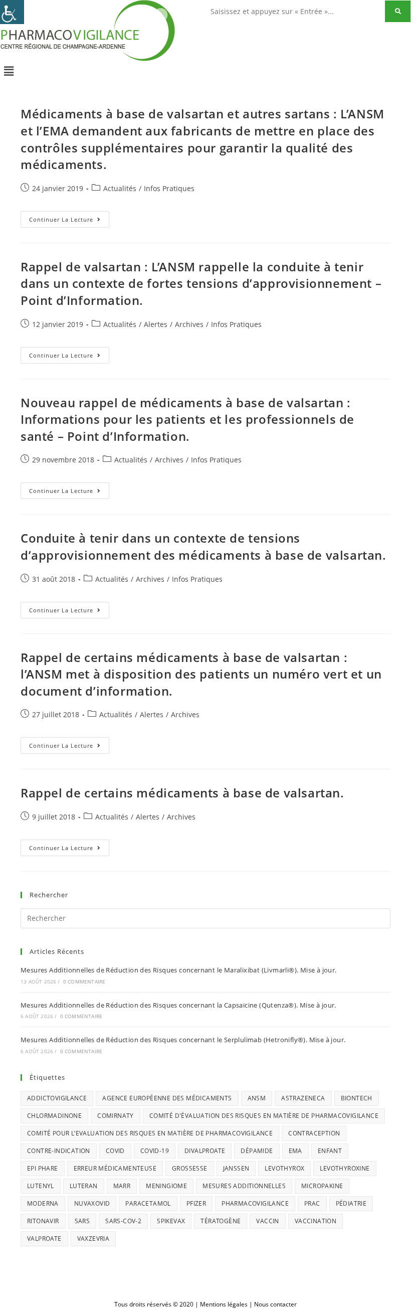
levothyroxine (344, 1168)
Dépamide (257, 1150)
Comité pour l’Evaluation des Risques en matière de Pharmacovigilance (150, 1133)
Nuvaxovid (92, 1203)
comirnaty (115, 1115)
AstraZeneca (303, 1098)
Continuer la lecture (69, 217)
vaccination (315, 1221)
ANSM (257, 1098)
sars (82, 1221)
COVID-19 (154, 1150)
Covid (115, 1150)
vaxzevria (93, 1238)
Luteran (84, 1186)
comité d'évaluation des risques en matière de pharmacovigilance (263, 1115)
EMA (295, 1150)
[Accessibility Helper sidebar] (12, 12)
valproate (44, 1238)
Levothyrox (284, 1168)
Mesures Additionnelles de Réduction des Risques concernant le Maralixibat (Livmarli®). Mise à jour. (179, 969)
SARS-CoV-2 (123, 1221)
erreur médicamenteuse (115, 1168)
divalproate (204, 1150)
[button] (205, 70)
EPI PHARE (42, 1168)
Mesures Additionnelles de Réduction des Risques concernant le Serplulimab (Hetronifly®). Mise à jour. (183, 1039)
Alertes (155, 324)
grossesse (190, 1168)
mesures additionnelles (244, 1186)
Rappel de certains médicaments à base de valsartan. (182, 792)
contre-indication (58, 1150)
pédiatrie (351, 1203)
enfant (330, 1150)
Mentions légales (224, 1304)
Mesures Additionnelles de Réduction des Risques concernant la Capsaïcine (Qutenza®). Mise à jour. (178, 1005)
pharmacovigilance (255, 1203)
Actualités (119, 188)
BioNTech (356, 1098)
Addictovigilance (57, 1098)
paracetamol (147, 1203)
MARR (122, 1186)
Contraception (314, 1133)
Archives (189, 324)
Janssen (236, 1168)
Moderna (43, 1203)
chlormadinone (54, 1115)
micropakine (322, 1186)
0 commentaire (84, 981)
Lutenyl (40, 1186)
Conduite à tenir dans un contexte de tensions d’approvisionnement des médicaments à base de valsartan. (203, 546)
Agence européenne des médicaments (167, 1098)
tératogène (220, 1221)
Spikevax (171, 1221)
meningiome (166, 1186)
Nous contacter (275, 1304)
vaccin (267, 1221)
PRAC (312, 1203)
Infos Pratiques (169, 188)
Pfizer (196, 1203)
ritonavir (43, 1221)
